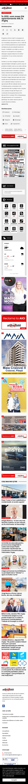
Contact (4, 723)
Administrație (6, 13)
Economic (5, 745)
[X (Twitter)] (11, 30)
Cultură (4, 740)
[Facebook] (3, 30)
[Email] (3, 33)
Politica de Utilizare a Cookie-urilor (12, 720)
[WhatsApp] (7, 30)
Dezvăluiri (5, 733)
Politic (4, 738)
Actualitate (5, 731)
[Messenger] (22, 30)
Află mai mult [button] (10, 776)
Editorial (4, 742)
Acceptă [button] (14, 780)
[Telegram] (18, 30)
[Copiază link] (7, 33)
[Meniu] (25, 8)
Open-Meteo (15, 273)
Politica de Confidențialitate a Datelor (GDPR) (13, 717)
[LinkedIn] (14, 30)
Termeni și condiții (7, 714)
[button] (14, 163)
